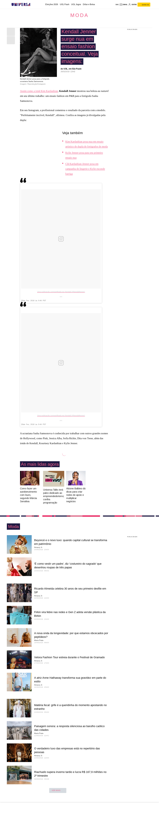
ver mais (56, 790)
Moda (79, 15)
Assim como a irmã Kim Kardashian (39, 91)
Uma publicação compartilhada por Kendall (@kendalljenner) (61, 292)
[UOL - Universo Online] (32, 4)
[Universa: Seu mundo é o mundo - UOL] (21, 4)
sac (117, 4)
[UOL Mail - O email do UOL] (123, 4)
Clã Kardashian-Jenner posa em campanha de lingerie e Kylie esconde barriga (85, 168)
